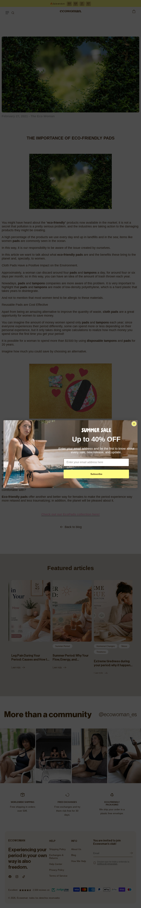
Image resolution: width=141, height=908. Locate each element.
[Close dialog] (134, 424)
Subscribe (96, 474)
